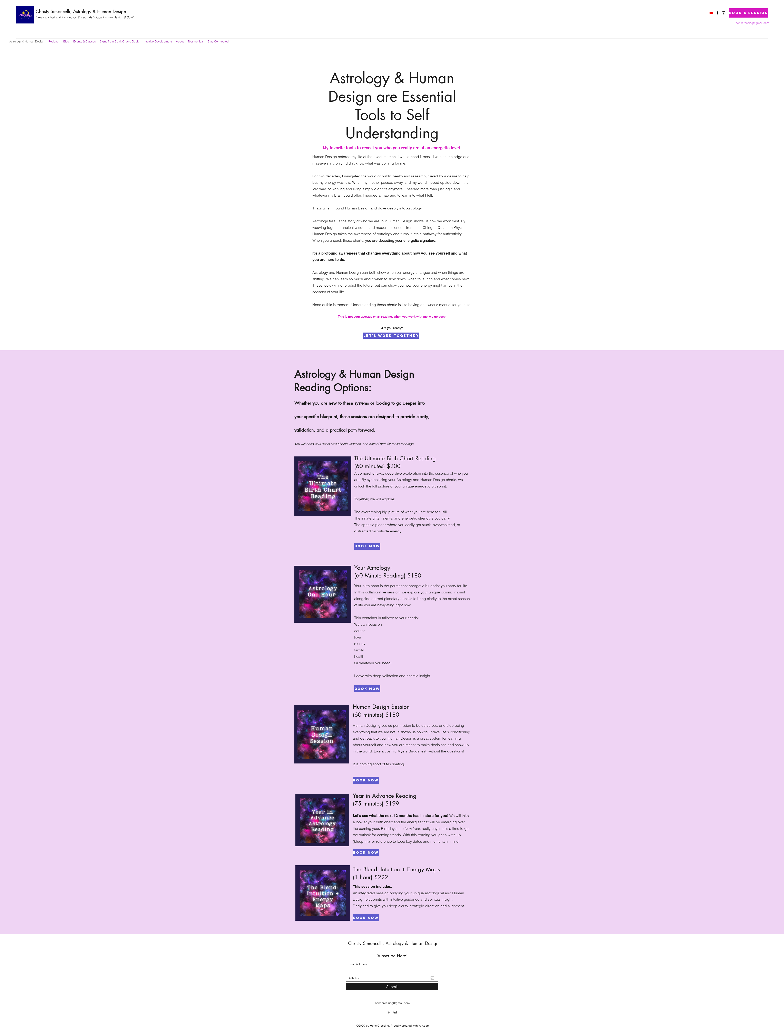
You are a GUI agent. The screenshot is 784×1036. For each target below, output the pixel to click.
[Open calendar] (432, 978)
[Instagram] (724, 13)
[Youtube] (711, 13)
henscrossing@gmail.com (752, 23)
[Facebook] (717, 13)
